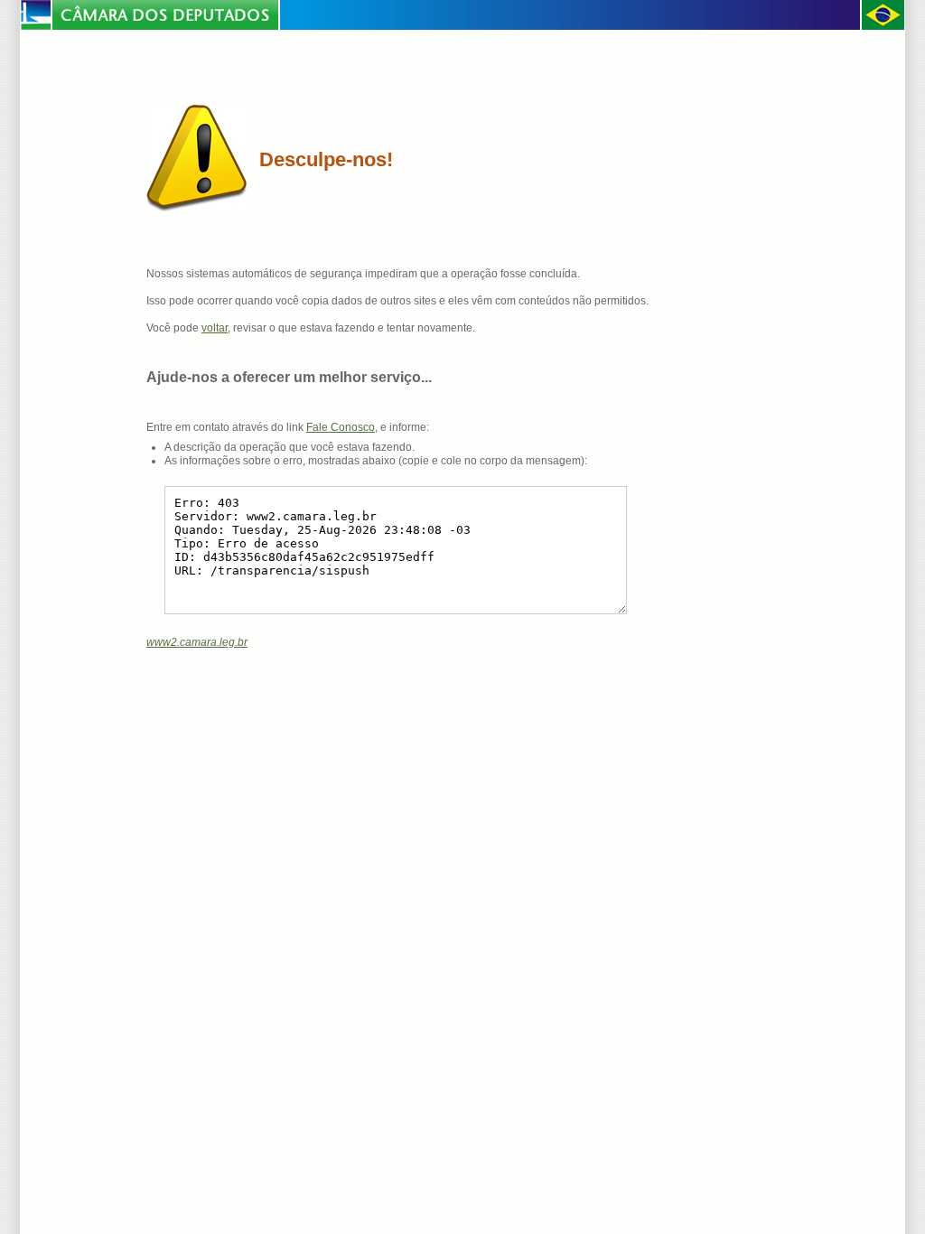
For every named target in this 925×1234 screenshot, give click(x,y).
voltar (214, 328)
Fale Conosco (340, 427)
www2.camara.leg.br (197, 642)
